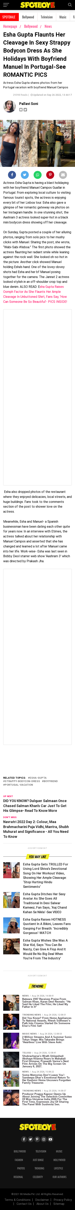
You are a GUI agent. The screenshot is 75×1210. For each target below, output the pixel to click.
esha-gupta (38, 778)
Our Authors (59, 1177)
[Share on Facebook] (12, 175)
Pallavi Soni (28, 104)
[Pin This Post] (50, 175)
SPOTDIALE (8, 17)
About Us (42, 1204)
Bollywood (28, 17)
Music (62, 17)
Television (47, 17)
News (48, 26)
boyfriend (51, 781)
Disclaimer (42, 1200)
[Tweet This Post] (25, 175)
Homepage (10, 26)
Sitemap (58, 1204)
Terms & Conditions (17, 1200)
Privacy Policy (63, 1200)
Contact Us (24, 1204)
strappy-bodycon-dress (22, 781)
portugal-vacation (19, 785)
